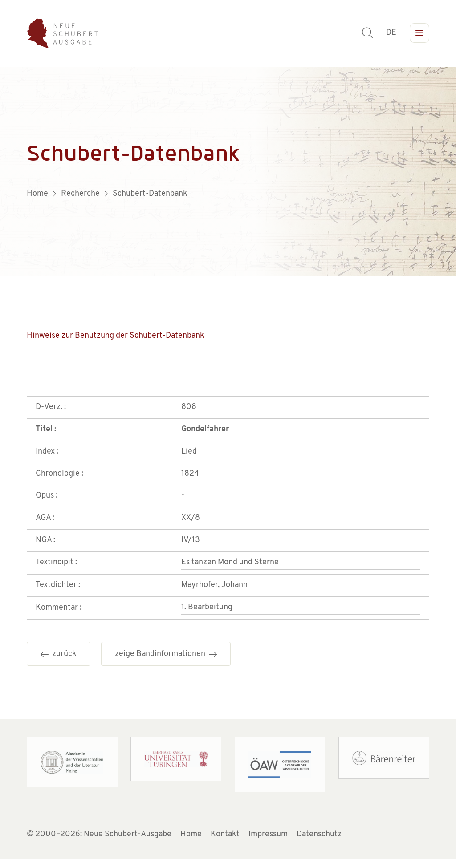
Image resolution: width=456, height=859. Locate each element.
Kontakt (225, 835)
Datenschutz (319, 835)
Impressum (268, 835)
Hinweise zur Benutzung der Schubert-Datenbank (115, 336)
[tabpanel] (228, 171)
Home (191, 835)
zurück (63, 654)
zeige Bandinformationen (162, 654)
